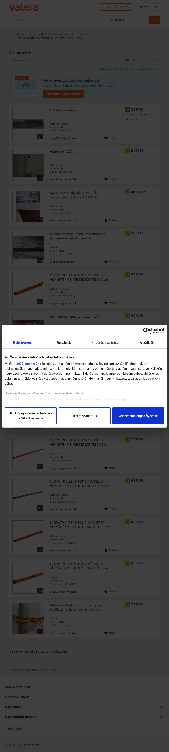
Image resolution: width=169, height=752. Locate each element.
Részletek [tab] (64, 342)
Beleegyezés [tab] (22, 342)
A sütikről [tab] (147, 342)
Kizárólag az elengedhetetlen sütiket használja (31, 416)
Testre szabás (82, 416)
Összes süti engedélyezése (138, 416)
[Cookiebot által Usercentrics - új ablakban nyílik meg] (146, 331)
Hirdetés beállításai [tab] (105, 342)
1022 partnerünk (28, 363)
